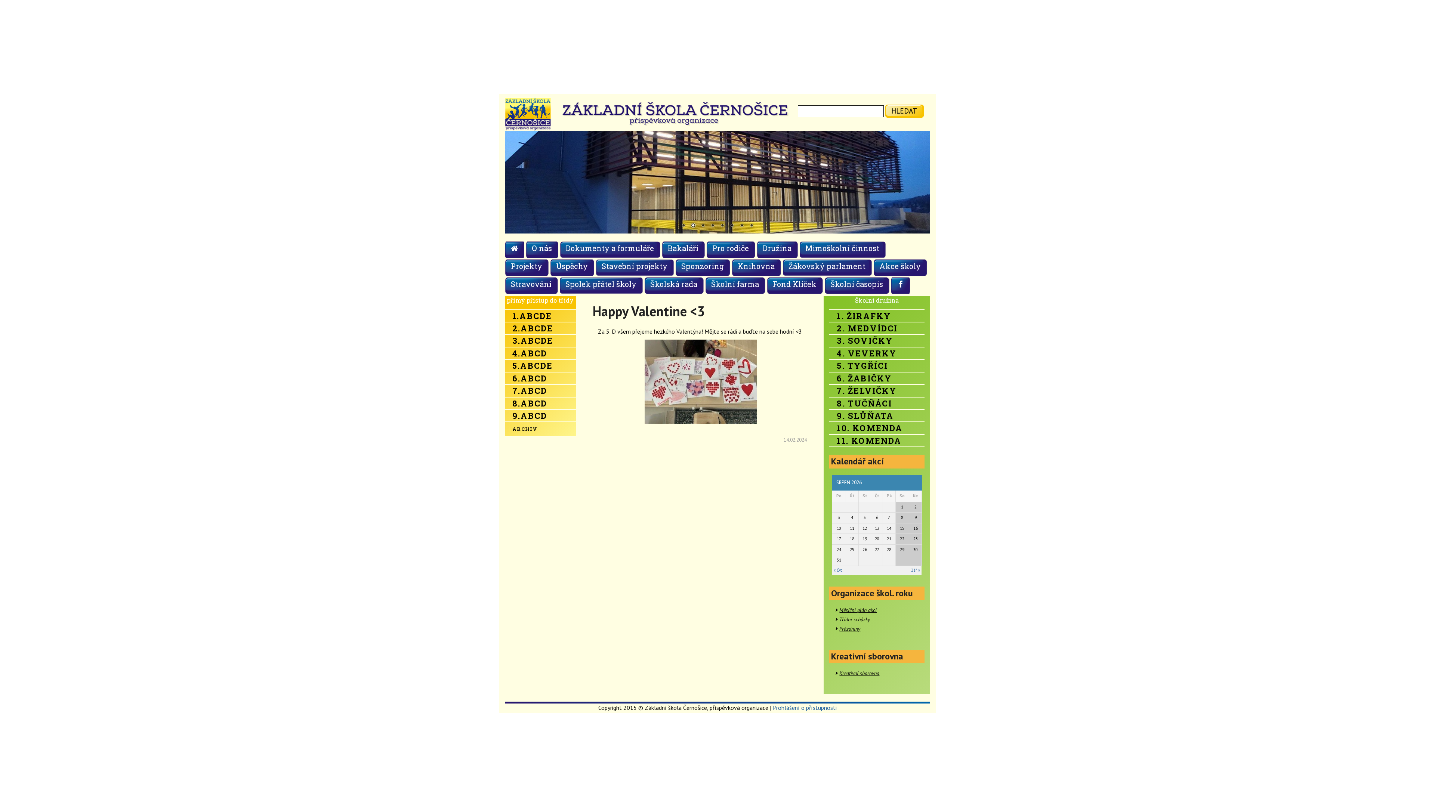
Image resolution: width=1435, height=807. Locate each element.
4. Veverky (867, 353)
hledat (904, 110)
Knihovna (756, 266)
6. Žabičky (864, 378)
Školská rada (673, 284)
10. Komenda (869, 428)
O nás (542, 248)
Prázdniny (849, 628)
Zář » (915, 570)
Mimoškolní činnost (842, 248)
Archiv (525, 429)
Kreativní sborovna (859, 673)
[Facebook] (901, 285)
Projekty (526, 266)
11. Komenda (869, 440)
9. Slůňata (865, 415)
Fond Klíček (795, 284)
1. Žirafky (864, 315)
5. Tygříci (862, 365)
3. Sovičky (865, 340)
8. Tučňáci (864, 403)
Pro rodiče (730, 248)
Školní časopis (856, 284)
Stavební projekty (634, 266)
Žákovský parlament (827, 266)
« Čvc (838, 570)
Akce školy (900, 266)
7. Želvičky (867, 390)
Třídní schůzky (854, 619)
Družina (777, 248)
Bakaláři (683, 248)
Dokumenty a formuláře (610, 248)
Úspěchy (572, 266)
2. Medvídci (867, 328)
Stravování (531, 284)
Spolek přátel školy (600, 284)
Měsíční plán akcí (858, 610)
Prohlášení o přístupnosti (805, 707)
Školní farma (735, 284)
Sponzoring (702, 266)
